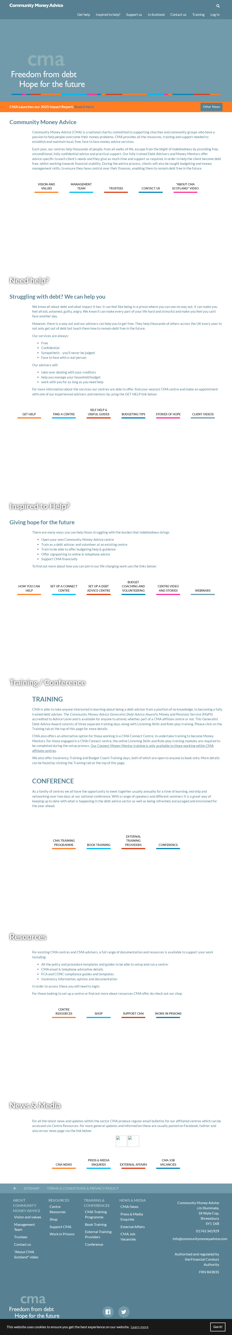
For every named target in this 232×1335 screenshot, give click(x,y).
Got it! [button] (217, 1327)
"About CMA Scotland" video (185, 186)
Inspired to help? (108, 14)
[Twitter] (124, 1312)
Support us (134, 14)
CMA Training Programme (64, 843)
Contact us (178, 14)
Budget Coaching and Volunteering (133, 586)
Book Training (98, 845)
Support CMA (133, 1013)
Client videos (203, 414)
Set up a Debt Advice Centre (98, 588)
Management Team (81, 186)
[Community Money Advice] (36, 5)
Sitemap (31, 1188)
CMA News (64, 1164)
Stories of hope (168, 414)
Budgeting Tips (133, 414)
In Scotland (156, 14)
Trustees (116, 188)
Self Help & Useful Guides (98, 412)
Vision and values (46, 186)
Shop (99, 1013)
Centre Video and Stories (168, 588)
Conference (168, 845)
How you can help (29, 588)
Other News (211, 107)
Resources (58, 1200)
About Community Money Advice (26, 1205)
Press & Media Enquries (98, 1162)
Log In (215, 14)
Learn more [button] (139, 1327)
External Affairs (133, 1164)
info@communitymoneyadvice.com (200, 1238)
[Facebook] (108, 1312)
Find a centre (64, 414)
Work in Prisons (168, 1013)
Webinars (202, 590)
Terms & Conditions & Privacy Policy (82, 1188)
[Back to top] (15, 1188)
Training (198, 14)
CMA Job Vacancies (168, 1162)
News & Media (132, 1200)
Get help (83, 14)
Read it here (84, 106)
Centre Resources (64, 1012)
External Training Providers (133, 841)
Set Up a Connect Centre (63, 588)
